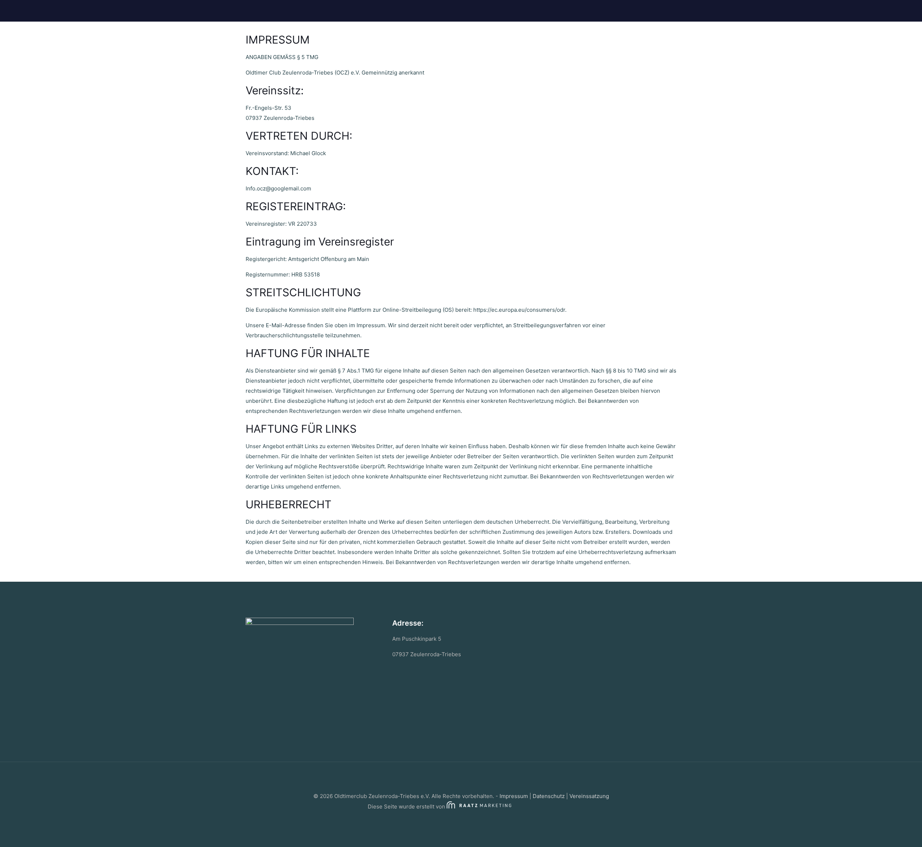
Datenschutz (549, 796)
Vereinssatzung (589, 796)
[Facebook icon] (461, 820)
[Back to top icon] (461, 776)
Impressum (514, 796)
